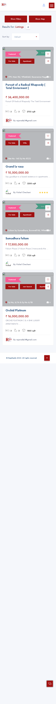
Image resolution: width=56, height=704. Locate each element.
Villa (25, 143)
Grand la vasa (14, 166)
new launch (27, 286)
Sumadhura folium (17, 238)
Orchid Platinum (16, 310)
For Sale (12, 61)
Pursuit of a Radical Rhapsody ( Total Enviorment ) (25, 86)
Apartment (27, 61)
